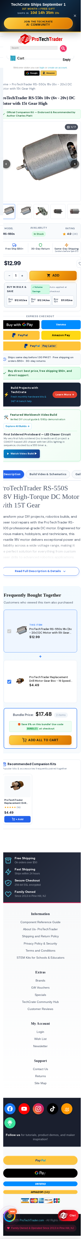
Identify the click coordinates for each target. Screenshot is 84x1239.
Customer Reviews (40, 1009)
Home (4, 84)
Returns (40, 1076)
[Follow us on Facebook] (10, 1108)
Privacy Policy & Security (40, 943)
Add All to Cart (43, 740)
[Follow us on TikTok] (52, 1108)
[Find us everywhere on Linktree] (10, 1122)
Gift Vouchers (40, 987)
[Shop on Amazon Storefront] (66, 1108)
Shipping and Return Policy (40, 936)
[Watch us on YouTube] (24, 1108)
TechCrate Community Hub (40, 1002)
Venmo (61, 324)
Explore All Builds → (18, 426)
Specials (40, 995)
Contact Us (40, 1069)
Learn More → (65, 394)
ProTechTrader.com (32, 1220)
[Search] (63, 48)
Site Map (40, 1083)
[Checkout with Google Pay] (40, 1173)
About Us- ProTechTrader (40, 929)
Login (40, 1031)
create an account (57, 67)
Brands (40, 980)
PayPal (23, 335)
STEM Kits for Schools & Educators (40, 957)
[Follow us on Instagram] (38, 1108)
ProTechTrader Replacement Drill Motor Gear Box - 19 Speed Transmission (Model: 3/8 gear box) (49, 682)
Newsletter (40, 1046)
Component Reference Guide (40, 922)
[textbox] (34, 48)
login (42, 67)
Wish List (40, 1039)
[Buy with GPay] (20, 324)
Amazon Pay (61, 335)
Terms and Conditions (40, 950)
